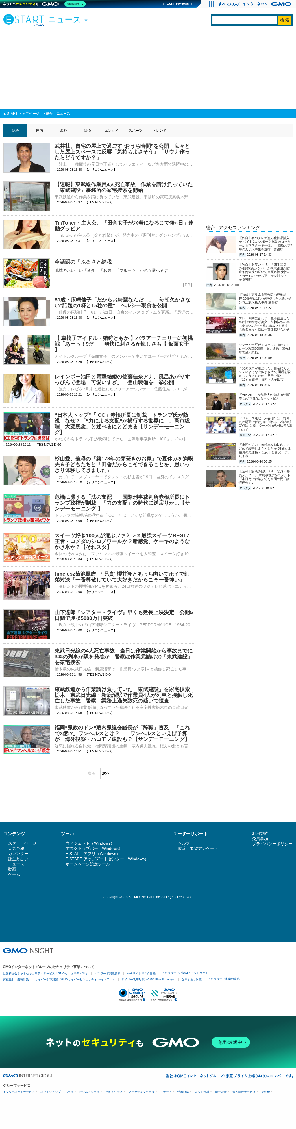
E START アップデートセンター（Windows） (107, 859)
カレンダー (18, 853)
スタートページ (22, 843)
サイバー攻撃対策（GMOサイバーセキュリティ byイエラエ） (75, 979)
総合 (49, 114)
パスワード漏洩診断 (108, 973)
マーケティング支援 (141, 1091)
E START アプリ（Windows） (93, 853)
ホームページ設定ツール (88, 864)
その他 (265, 1091)
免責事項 (260, 838)
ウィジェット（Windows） (90, 843)
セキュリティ (114, 1091)
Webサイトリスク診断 (141, 973)
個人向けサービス (244, 1091)
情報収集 (183, 1091)
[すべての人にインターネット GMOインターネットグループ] (255, 4)
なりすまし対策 (192, 979)
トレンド (159, 131)
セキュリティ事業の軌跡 (224, 978)
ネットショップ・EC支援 (56, 1091)
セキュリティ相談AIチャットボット (185, 972)
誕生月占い (18, 859)
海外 (63, 131)
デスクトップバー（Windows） (94, 848)
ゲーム (14, 874)
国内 (39, 131)
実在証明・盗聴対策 (16, 979)
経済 (87, 131)
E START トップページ (21, 114)
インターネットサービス (19, 1091)
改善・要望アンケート (198, 848)
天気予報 (16, 848)
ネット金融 (202, 1091)
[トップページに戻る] (25, 20)
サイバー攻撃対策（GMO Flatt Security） (148, 979)
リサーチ (166, 1091)
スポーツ (136, 131)
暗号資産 (221, 1091)
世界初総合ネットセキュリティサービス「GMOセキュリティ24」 (45, 973)
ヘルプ (184, 843)
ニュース (63, 114)
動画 (12, 869)
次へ (106, 773)
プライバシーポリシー (272, 843)
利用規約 (260, 833)
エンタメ (112, 131)
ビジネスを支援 (89, 1091)
